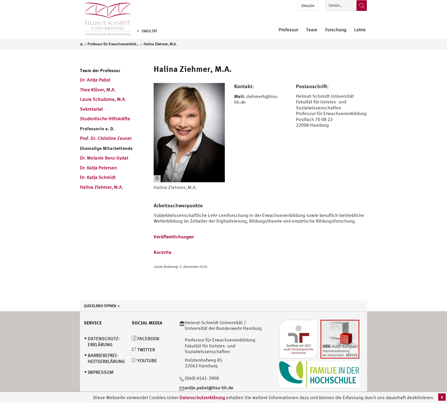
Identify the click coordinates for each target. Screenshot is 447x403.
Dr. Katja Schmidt (98, 177)
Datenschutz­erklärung (104, 341)
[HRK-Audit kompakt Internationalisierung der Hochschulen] (340, 338)
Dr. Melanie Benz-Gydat (104, 158)
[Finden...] (361, 5)
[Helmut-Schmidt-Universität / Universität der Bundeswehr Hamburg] (105, 19)
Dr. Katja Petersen (98, 167)
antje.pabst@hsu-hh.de (209, 387)
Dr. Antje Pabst (95, 79)
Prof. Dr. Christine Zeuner (106, 138)
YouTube (146, 360)
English (307, 6)
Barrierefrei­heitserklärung (106, 358)
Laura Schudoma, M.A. (103, 99)
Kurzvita (163, 252)
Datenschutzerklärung (202, 397)
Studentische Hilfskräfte (105, 118)
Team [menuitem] (311, 29)
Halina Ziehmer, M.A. (101, 187)
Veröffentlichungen (174, 236)
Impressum (101, 372)
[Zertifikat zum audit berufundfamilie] (298, 338)
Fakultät (149, 31)
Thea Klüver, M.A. (98, 89)
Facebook (147, 338)
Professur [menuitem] (288, 29)
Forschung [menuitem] (335, 29)
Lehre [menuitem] (360, 29)
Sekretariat (91, 109)
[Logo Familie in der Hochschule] (319, 373)
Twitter (145, 349)
